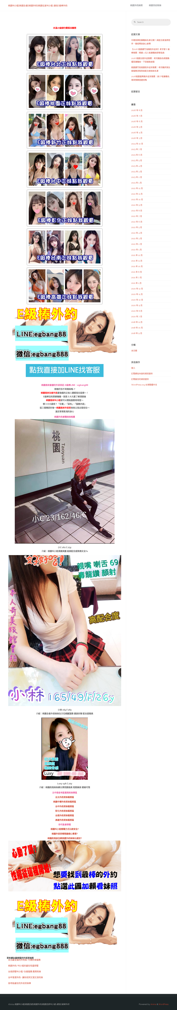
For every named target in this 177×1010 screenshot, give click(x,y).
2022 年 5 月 (136, 227)
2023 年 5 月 (136, 160)
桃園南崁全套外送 (49, 393)
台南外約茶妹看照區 (64, 815)
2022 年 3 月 (136, 238)
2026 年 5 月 (136, 127)
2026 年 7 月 (136, 116)
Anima (153, 1004)
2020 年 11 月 (137, 294)
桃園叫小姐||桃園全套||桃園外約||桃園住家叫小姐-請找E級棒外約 (37, 5)
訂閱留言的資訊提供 (140, 379)
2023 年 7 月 (136, 149)
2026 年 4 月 (136, 132)
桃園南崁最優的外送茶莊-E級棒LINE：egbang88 (64, 385)
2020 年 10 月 (137, 300)
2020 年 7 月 (136, 316)
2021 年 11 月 (136, 261)
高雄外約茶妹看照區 (64, 820)
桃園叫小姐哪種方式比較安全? (65, 829)
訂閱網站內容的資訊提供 (142, 373)
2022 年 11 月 (137, 194)
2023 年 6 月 (136, 155)
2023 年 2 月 (136, 177)
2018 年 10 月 (137, 328)
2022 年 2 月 (136, 244)
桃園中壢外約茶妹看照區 (64, 802)
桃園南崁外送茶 (63, 408)
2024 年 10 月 (137, 144)
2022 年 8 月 (136, 210)
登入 (133, 368)
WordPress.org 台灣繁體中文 (144, 385)
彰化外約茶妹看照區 (64, 811)
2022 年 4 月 (136, 233)
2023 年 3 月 (136, 171)
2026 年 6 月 (137, 121)
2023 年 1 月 (136, 183)
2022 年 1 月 (136, 250)
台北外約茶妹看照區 (64, 797)
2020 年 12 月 (137, 289)
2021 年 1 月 (136, 283)
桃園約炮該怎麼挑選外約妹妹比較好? (65, 838)
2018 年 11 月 (136, 322)
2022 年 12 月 (137, 188)
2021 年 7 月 (136, 277)
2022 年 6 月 (136, 222)
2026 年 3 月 (136, 138)
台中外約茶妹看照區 (64, 806)
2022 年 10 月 (137, 199)
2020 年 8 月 (136, 311)
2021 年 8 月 (136, 272)
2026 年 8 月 (136, 110)
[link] (166, 5)
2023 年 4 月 (136, 166)
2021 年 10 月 (137, 266)
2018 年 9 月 (136, 333)
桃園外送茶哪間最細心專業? (65, 834)
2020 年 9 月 (136, 305)
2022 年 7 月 (136, 216)
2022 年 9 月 (136, 205)
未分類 (134, 351)
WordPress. (163, 1004)
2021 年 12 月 (137, 255)
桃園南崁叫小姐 (53, 400)
